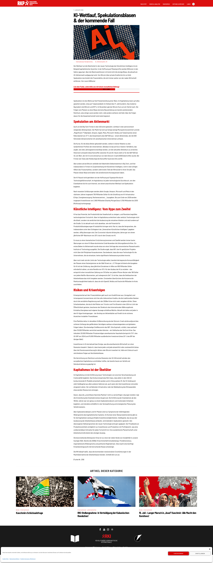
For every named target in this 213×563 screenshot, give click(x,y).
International (80, 62)
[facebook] (100, 529)
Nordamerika (88, 62)
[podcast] (112, 529)
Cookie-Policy (5, 559)
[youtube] (104, 529)
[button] (210, 549)
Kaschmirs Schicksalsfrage (29, 512)
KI (106, 62)
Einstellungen (200, 553)
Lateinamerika (91, 510)
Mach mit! (144, 4)
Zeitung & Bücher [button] (178, 4)
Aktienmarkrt (101, 62)
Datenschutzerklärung (14, 559)
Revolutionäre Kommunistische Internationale (106, 541)
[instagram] (108, 529)
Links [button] (188, 4)
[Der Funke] (27, 5)
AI (95, 62)
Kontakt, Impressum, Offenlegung (28, 559)
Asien (18, 510)
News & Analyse (154, 4)
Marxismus (166, 4)
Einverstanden (178, 553)
